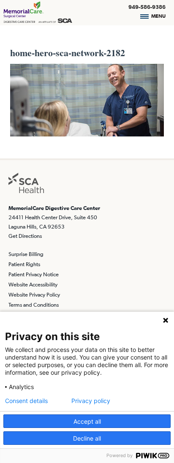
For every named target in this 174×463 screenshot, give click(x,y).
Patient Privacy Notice (33, 274)
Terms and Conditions (33, 305)
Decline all (87, 438)
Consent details (26, 401)
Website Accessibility (32, 284)
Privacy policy (90, 401)
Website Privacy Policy (34, 294)
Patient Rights (24, 264)
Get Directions (25, 236)
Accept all (87, 421)
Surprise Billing (26, 254)
